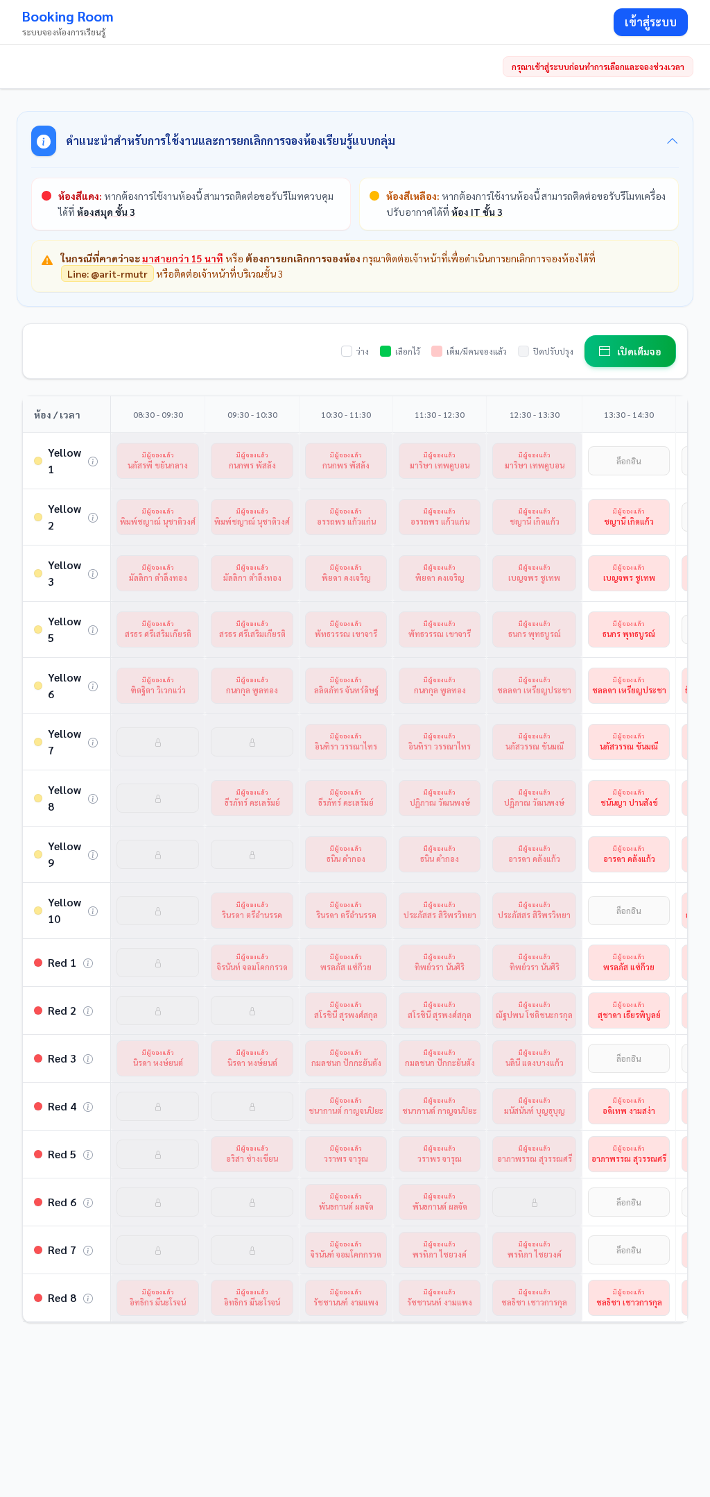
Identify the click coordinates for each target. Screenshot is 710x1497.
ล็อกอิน (628, 460)
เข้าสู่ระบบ (651, 22)
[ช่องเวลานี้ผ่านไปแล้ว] (157, 741)
